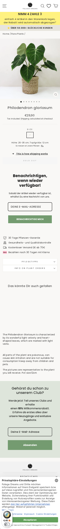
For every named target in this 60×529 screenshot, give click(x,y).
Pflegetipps (30, 261)
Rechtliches (29, 476)
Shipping (25, 118)
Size (30, 129)
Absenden (30, 445)
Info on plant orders (30, 268)
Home (6, 33)
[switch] (7, 524)
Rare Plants (17, 33)
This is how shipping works (30, 153)
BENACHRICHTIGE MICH (30, 219)
